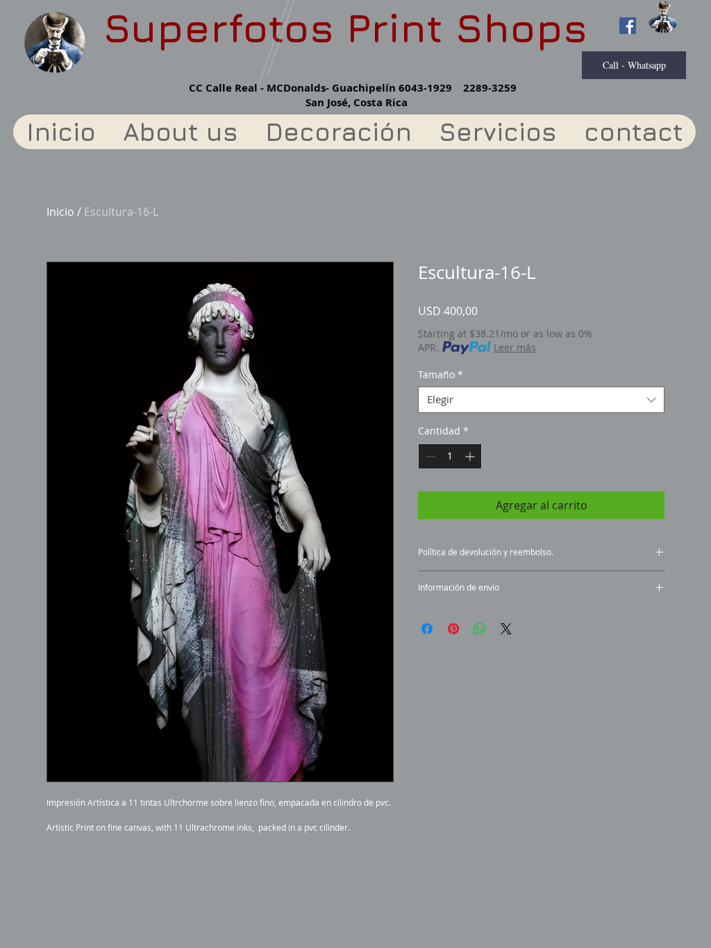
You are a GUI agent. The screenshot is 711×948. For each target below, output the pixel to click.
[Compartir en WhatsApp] (479, 628)
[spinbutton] (449, 456)
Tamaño (440, 375)
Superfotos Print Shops (345, 27)
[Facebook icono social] (627, 25)
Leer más (515, 347)
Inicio (60, 211)
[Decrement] (428, 456)
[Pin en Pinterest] (453, 628)
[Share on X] (506, 628)
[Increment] (471, 456)
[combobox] (541, 400)
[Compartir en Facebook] (427, 628)
